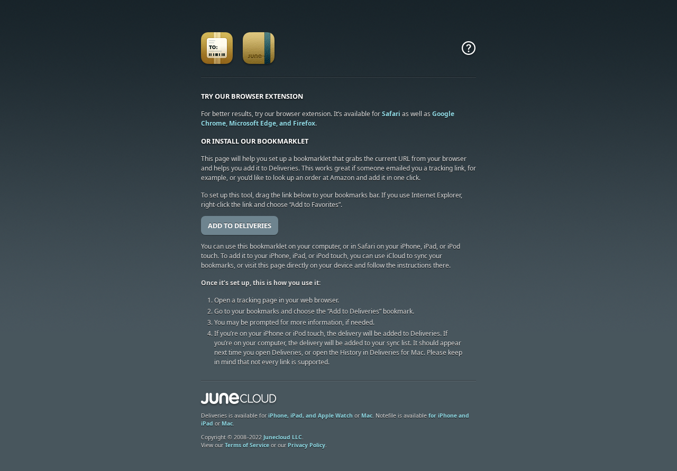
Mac (366, 415)
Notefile (259, 49)
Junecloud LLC (282, 437)
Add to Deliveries (239, 225)
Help (469, 49)
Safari (391, 113)
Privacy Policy (306, 445)
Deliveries (217, 49)
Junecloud (238, 399)
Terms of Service (247, 445)
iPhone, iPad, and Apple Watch (310, 415)
